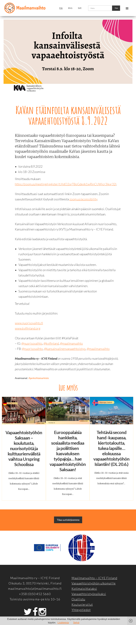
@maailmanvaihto (71, 343)
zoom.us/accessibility (83, 199)
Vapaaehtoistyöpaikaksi (89, 594)
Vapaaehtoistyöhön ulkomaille (94, 583)
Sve (80, 8)
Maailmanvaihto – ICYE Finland (94, 578)
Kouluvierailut (82, 604)
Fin (61, 8)
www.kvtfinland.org (27, 328)
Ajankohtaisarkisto (39, 378)
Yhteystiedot (81, 610)
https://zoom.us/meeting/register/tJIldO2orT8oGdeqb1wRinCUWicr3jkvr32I (65, 184)
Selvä (76, 622)
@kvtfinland (51, 343)
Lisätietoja (63, 622)
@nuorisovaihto (31, 343)
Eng (70, 8)
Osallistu (78, 599)
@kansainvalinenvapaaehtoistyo (65, 349)
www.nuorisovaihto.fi (29, 323)
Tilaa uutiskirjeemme (68, 519)
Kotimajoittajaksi (84, 588)
